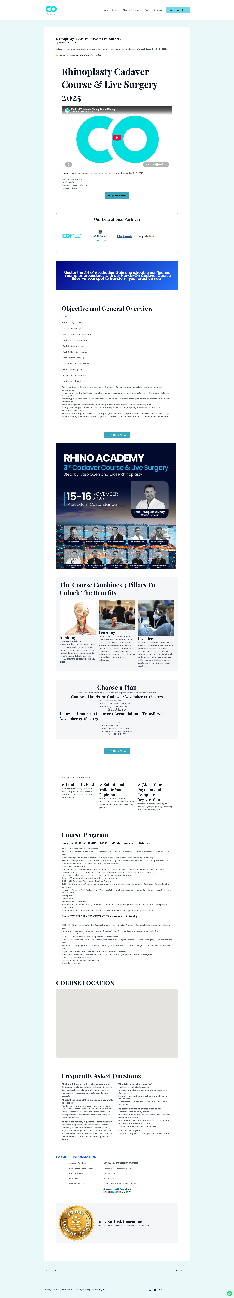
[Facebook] (155, 1289)
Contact (158, 10)
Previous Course (52, 1271)
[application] (140, 10)
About (147, 10)
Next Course (183, 1271)
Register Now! (117, 195)
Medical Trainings (131, 10)
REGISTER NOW (117, 435)
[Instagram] (150, 1289)
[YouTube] (160, 1289)
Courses (116, 10)
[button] (178, 10)
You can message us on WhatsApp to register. (80, 55)
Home (105, 10)
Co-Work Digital (98, 1289)
